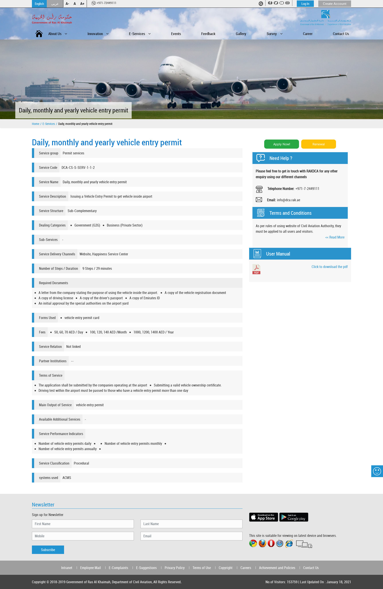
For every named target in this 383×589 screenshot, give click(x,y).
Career (308, 33)
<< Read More (334, 237)
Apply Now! (281, 144)
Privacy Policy (175, 567)
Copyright (226, 567)
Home (35, 124)
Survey (272, 33)
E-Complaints (118, 567)
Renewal (319, 144)
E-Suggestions (146, 567)
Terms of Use (202, 567)
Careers (245, 567)
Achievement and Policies (277, 567)
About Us (54, 33)
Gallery (241, 33)
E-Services (137, 33)
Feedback (208, 33)
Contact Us (341, 33)
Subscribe (48, 549)
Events (176, 33)
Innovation (95, 33)
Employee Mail (90, 567)
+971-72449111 (106, 3)
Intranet (66, 567)
